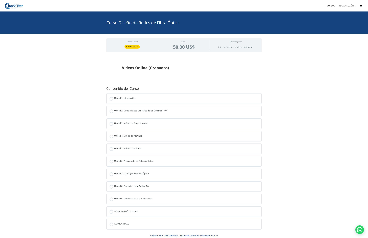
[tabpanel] (184, 68)
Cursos (331, 6)
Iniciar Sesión (346, 6)
